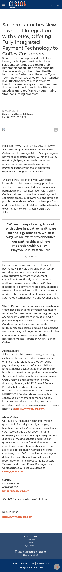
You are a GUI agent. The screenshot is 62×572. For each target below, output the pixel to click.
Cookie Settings (43, 563)
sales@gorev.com (13, 471)
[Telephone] (50, 4)
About (30, 542)
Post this (32, 256)
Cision (35, 568)
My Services (29, 546)
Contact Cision (30, 537)
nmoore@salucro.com (15, 490)
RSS (32, 563)
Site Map (24, 563)
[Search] (58, 4)
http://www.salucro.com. (29, 408)
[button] (31, 129)
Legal (15, 563)
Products (31, 539)
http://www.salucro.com (17, 516)
